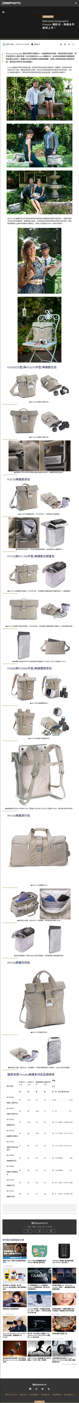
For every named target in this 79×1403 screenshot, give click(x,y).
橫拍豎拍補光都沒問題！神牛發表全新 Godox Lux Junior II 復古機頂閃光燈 (14, 1360)
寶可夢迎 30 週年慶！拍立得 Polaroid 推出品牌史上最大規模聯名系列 (14, 1287)
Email (73, 44)
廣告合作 (23, 1395)
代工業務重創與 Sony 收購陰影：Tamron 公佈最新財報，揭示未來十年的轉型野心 (39, 1287)
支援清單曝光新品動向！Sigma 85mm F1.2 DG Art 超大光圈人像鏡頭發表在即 (63, 1360)
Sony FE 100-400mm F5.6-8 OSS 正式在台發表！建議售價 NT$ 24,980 (14, 1335)
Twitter (69, 44)
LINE (65, 44)
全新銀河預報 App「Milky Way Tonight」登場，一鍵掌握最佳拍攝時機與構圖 (63, 1287)
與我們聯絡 (57, 1395)
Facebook (60, 44)
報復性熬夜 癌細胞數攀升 (11, 1309)
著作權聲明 (34, 1395)
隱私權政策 (45, 1395)
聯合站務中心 (69, 1395)
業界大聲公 (10, 44)
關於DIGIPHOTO (11, 1395)
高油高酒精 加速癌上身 (59, 1333)
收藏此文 (37, 44)
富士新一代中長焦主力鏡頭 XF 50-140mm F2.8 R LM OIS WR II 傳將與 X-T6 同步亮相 (39, 1335)
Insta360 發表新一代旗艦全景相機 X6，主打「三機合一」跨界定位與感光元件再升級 (39, 1310)
